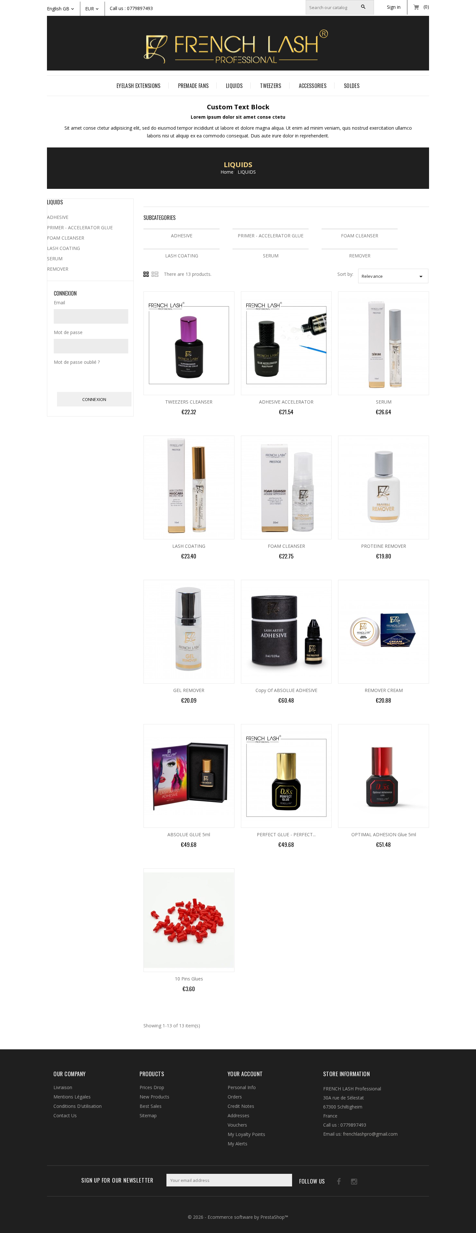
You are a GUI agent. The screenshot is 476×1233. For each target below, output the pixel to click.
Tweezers (270, 86)
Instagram (346, 1182)
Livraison (62, 1087)
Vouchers (237, 1125)
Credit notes (241, 1106)
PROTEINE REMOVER (383, 546)
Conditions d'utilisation (77, 1106)
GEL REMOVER (188, 690)
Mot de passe (68, 332)
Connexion (94, 399)
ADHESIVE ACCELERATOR (286, 402)
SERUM (270, 256)
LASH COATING (181, 256)
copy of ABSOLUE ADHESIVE (286, 690)
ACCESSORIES (312, 86)
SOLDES (351, 86)
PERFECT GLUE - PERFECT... (286, 834)
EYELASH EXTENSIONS (138, 86)
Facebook (332, 1182)
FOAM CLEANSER (359, 236)
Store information (346, 1074)
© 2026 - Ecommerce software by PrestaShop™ (238, 1217)
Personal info (242, 1087)
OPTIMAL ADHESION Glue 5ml (383, 834)
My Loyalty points (246, 1134)
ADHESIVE (181, 236)
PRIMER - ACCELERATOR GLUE (270, 236)
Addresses (238, 1115)
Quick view (234, 298)
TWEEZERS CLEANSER (188, 402)
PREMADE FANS (193, 86)
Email (59, 302)
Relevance (393, 276)
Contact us (65, 1115)
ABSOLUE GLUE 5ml (188, 834)
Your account (245, 1074)
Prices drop (152, 1087)
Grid (147, 274)
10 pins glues (189, 979)
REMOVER (359, 256)
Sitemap (148, 1115)
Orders (235, 1097)
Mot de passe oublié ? (77, 362)
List (155, 274)
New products (154, 1097)
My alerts (237, 1144)
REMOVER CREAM (384, 690)
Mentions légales (72, 1097)
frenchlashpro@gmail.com (370, 1134)
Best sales (151, 1106)
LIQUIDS (234, 86)
